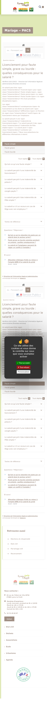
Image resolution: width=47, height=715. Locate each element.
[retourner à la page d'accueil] (23, 7)
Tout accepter (24, 363)
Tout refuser (24, 367)
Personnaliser (23, 372)
